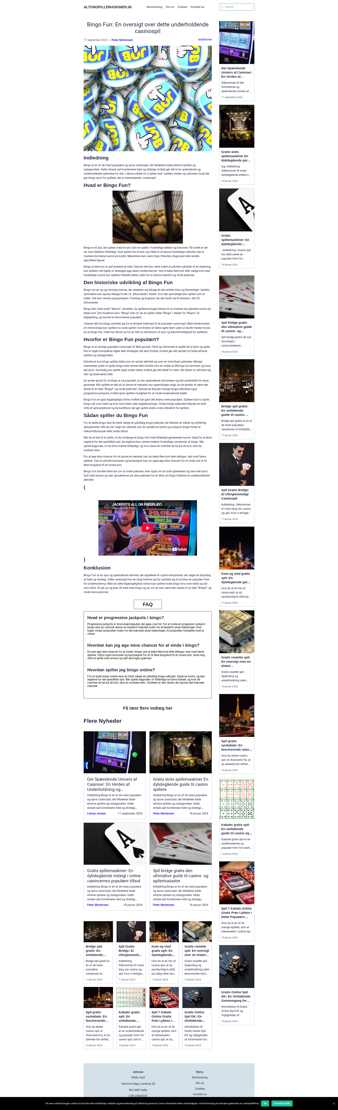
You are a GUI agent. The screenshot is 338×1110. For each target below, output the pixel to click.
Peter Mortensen (122, 40)
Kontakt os (197, 7)
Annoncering (154, 7)
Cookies (182, 7)
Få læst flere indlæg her (148, 708)
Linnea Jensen (96, 813)
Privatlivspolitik (282, 1103)
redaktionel (205, 39)
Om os (170, 7)
